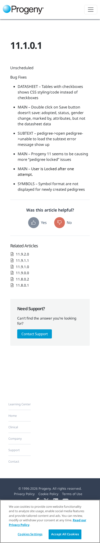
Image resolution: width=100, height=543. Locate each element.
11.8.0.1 (22, 285)
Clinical (13, 427)
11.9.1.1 (22, 260)
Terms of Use (72, 494)
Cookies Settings (30, 534)
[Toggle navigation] (90, 9)
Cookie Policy (48, 494)
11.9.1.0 (22, 266)
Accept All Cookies (65, 534)
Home (12, 416)
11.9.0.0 (22, 272)
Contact (13, 461)
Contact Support (34, 333)
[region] (50, 521)
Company (15, 438)
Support (14, 450)
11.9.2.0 (22, 254)
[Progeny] (25, 9)
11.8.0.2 (22, 279)
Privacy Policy (24, 494)
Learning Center (19, 404)
